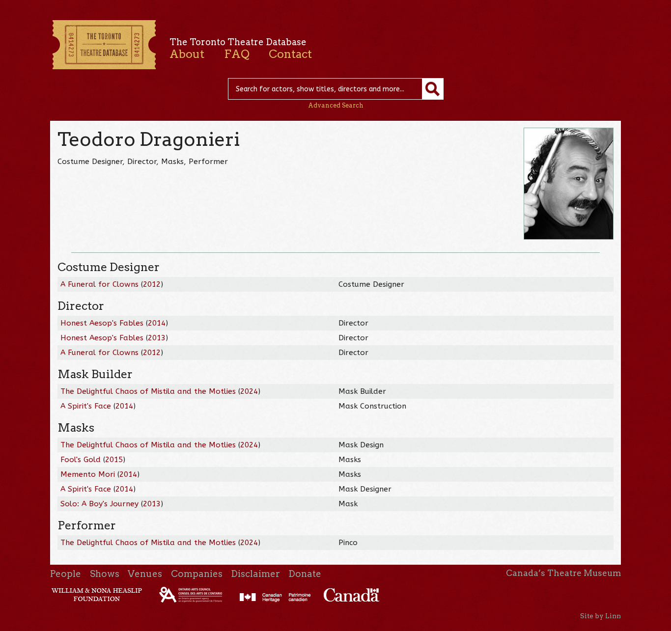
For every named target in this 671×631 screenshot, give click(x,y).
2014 (157, 323)
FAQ (237, 54)
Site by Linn (600, 616)
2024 (249, 391)
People (65, 573)
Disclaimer (255, 573)
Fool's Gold (80, 459)
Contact (290, 54)
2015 (114, 459)
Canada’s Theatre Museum (563, 573)
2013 (157, 337)
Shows (104, 573)
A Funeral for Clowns (99, 284)
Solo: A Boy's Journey (99, 503)
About (186, 54)
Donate (304, 573)
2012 (152, 284)
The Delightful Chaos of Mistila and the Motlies (148, 391)
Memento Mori (87, 474)
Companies (197, 573)
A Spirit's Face (85, 406)
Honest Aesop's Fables (101, 323)
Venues (145, 573)
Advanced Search (335, 105)
